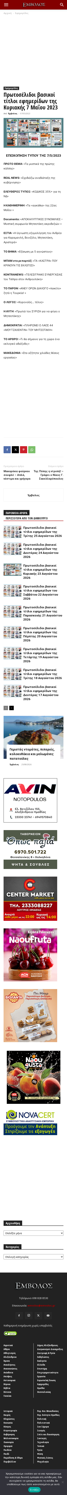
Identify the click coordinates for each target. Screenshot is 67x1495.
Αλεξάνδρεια (10, 1356)
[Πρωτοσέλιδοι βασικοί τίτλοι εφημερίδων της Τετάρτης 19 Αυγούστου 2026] (12, 653)
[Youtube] (48, 1315)
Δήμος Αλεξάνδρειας (47, 1345)
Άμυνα (7, 1360)
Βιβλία (7, 1388)
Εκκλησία (42, 1360)
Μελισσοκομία (11, 1438)
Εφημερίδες (21, 13)
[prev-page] (6, 708)
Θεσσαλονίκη (44, 1391)
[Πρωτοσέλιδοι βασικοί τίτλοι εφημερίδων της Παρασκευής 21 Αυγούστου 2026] (12, 611)
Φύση (40, 1453)
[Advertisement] (33, 50)
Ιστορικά (8, 1411)
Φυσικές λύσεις (45, 1457)
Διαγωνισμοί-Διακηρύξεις (50, 1349)
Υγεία (40, 1449)
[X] (15, 449)
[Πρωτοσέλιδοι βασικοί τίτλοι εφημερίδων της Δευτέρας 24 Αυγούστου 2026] (12, 549)
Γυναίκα (7, 1395)
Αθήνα (7, 1349)
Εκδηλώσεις (43, 1356)
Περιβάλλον (10, 1461)
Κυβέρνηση (9, 1434)
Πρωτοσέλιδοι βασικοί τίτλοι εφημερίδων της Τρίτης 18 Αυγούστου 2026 (42, 674)
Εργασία (41, 1376)
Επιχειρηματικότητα (47, 1372)
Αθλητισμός (10, 1353)
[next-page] (11, 708)
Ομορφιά (8, 1446)
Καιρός (7, 1414)
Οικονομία (9, 1442)
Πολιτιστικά (43, 1422)
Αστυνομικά (10, 1380)
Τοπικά (40, 1446)
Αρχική (8, 13)
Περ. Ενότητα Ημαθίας (48, 1414)
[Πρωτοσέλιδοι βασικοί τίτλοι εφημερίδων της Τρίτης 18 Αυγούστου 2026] (12, 674)
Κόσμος (7, 1426)
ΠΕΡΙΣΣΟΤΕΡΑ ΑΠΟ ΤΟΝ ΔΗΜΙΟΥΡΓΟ (27, 518)
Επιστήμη (42, 1368)
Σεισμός (41, 1430)
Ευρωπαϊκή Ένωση (46, 1380)
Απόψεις (8, 1376)
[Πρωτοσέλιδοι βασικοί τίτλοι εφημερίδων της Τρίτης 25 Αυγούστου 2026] (12, 532)
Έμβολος (12, 113)
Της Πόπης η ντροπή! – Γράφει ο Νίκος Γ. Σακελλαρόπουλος (48, 475)
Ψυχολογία (43, 1461)
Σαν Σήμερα (43, 1426)
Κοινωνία (8, 1422)
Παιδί (6, 1453)
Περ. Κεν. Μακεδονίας (48, 1411)
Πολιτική (41, 1418)
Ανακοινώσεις (10, 1368)
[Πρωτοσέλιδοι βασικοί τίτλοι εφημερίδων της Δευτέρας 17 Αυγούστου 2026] (12, 691)
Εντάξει (34, 1489)
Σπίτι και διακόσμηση (48, 1434)
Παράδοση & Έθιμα (13, 1457)
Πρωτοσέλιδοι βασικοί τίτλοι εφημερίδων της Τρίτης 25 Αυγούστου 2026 (42, 532)
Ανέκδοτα (8, 1372)
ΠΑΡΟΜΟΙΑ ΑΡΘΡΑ (16, 513)
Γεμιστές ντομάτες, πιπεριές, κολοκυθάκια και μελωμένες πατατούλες (32, 754)
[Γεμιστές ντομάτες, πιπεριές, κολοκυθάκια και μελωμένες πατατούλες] (33, 737)
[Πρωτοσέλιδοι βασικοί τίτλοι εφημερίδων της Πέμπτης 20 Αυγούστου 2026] (12, 632)
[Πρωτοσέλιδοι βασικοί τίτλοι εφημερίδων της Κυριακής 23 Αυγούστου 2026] (12, 570)
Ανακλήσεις (9, 1364)
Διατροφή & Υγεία (46, 1353)
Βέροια (7, 1384)
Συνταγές (42, 1438)
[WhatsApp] (31, 449)
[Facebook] (7, 449)
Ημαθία (41, 1388)
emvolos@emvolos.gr (41, 1305)
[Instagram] (28, 1315)
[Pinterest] (23, 449)
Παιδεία (8, 1449)
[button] (6, 5)
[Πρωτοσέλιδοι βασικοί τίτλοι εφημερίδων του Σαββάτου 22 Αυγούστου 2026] (12, 590)
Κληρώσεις (9, 1418)
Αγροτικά (8, 1345)
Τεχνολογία (43, 1442)
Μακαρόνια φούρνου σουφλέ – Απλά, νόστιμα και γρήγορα (17, 475)
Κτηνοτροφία (10, 1430)
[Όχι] (62, 1482)
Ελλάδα (41, 1364)
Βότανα (7, 1391)
